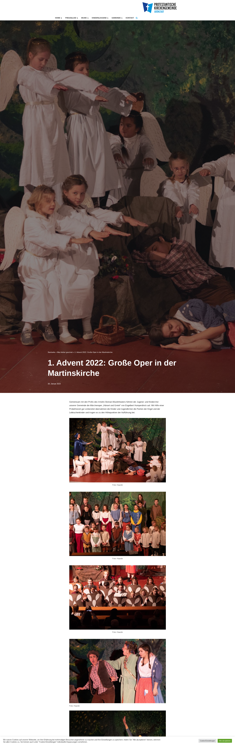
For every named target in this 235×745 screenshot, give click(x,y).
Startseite (51, 352)
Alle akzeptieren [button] (224, 741)
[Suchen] (137, 18)
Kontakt (130, 18)
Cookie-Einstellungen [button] (207, 741)
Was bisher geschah (65, 352)
